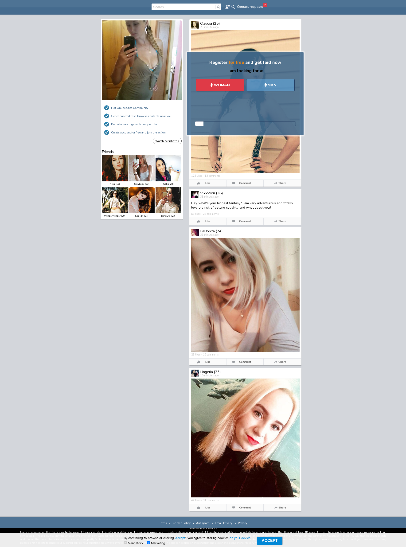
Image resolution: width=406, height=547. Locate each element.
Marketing (157, 543)
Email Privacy (223, 523)
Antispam (202, 523)
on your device (240, 538)
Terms (163, 523)
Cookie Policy (182, 523)
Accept (180, 538)
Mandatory (135, 543)
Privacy (242, 523)
